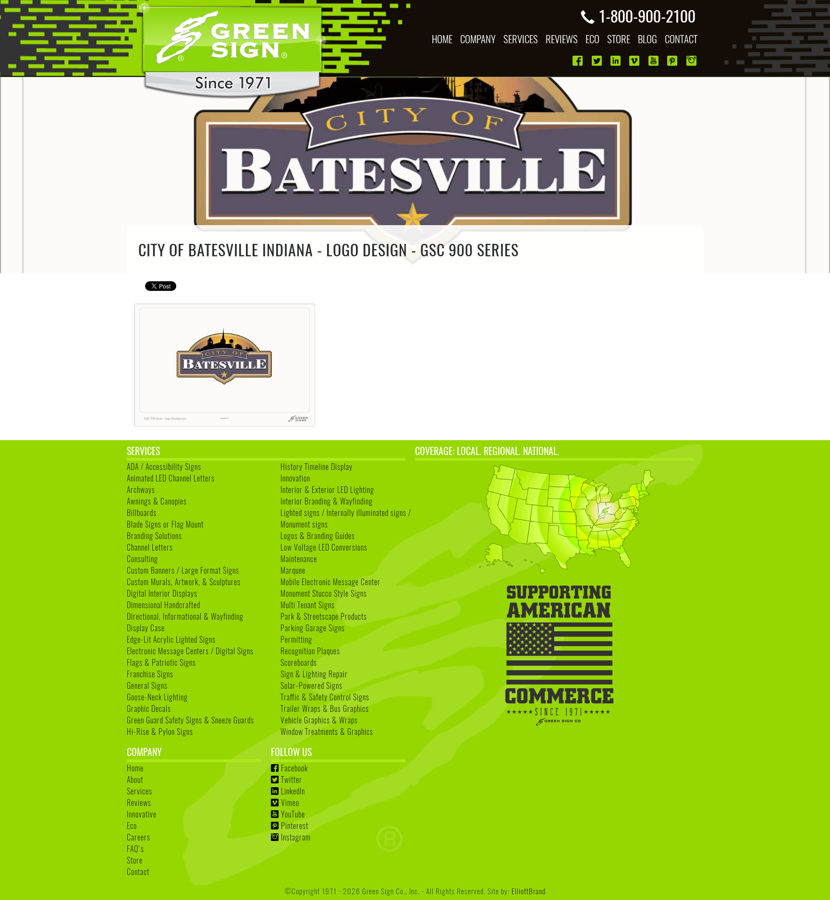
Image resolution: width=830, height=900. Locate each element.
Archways (141, 489)
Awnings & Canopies (157, 501)
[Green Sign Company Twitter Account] (598, 60)
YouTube (293, 814)
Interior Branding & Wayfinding (327, 501)
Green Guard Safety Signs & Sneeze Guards (190, 720)
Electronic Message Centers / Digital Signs (190, 651)
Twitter (291, 779)
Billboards (142, 512)
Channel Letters (150, 547)
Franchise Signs (150, 674)
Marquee (293, 570)
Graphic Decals (149, 708)
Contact (138, 871)
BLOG (647, 38)
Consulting (142, 558)
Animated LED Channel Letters (171, 478)
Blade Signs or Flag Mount (165, 524)
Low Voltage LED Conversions (324, 547)
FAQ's (135, 848)
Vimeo (290, 802)
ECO (592, 38)
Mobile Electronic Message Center (330, 582)
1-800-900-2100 (647, 15)
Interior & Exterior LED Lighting (327, 489)
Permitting (296, 639)
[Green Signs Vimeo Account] (635, 60)
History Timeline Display (317, 466)
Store (135, 860)
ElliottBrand (529, 890)
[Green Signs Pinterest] (673, 60)
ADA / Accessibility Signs (164, 466)
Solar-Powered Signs (311, 685)
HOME (442, 38)
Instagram (296, 837)
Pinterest (294, 825)
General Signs (147, 685)
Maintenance (299, 558)
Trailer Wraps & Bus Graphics (325, 708)
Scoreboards (299, 662)
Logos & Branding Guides (318, 535)
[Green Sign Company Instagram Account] (692, 60)
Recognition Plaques (310, 651)
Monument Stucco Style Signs (324, 593)
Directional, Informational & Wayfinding (185, 616)
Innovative (142, 814)
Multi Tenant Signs (308, 605)
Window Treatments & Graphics (327, 731)
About (135, 779)
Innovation (295, 478)
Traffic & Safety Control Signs (325, 697)
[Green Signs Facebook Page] (579, 60)
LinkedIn (293, 791)
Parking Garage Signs (313, 628)
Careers (138, 837)
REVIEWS (562, 38)
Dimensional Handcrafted (163, 605)
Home (135, 768)
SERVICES (520, 38)
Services (139, 791)
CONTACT (681, 38)
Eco (132, 825)
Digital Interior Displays (162, 593)
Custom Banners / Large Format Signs (183, 570)
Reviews (139, 802)
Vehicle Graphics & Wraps (319, 720)
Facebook (294, 768)
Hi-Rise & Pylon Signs (160, 731)
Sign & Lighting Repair (314, 674)
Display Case (146, 628)
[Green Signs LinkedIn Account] (616, 60)
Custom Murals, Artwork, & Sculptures (184, 582)
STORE (618, 38)
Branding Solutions (154, 535)
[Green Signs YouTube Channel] (654, 60)
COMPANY (478, 38)
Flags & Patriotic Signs (161, 662)
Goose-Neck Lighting (157, 697)
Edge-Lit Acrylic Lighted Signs (171, 639)
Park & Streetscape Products (324, 616)
